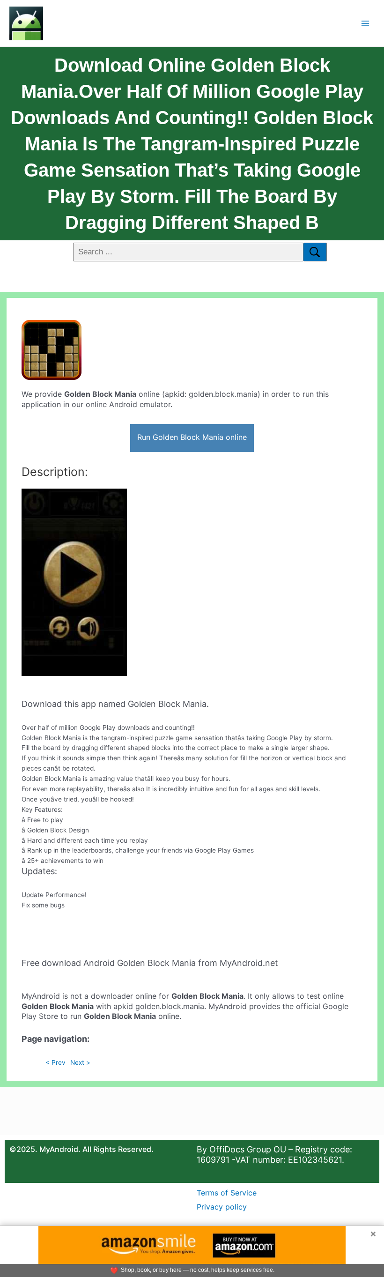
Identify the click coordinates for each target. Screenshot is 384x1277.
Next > (80, 1062)
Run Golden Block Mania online (192, 437)
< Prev (55, 1062)
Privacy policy (222, 1206)
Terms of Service (227, 1192)
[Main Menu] (365, 23)
